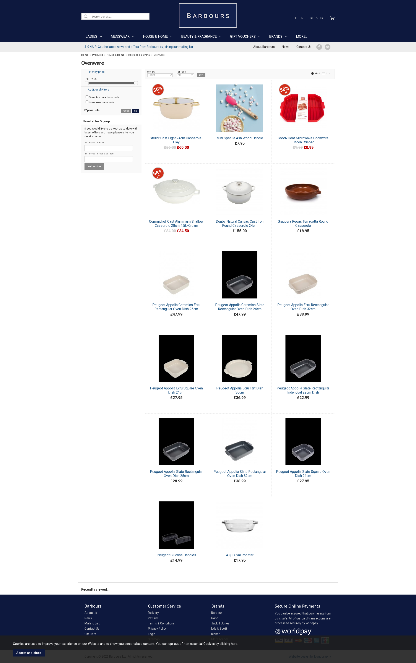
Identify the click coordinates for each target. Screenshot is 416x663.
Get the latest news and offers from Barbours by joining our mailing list (138, 47)
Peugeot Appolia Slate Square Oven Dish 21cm (303, 474)
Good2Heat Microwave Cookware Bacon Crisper (303, 140)
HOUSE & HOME (155, 36)
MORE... (301, 36)
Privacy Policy (157, 628)
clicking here (228, 643)
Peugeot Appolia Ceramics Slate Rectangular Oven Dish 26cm (239, 307)
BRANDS (276, 36)
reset (126, 110)
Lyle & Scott (219, 628)
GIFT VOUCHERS (243, 36)
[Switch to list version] (324, 73)
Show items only (103, 97)
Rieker (215, 634)
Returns (153, 618)
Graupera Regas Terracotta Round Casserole (303, 223)
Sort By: (151, 71)
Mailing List (92, 623)
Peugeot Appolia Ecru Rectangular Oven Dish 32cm (303, 307)
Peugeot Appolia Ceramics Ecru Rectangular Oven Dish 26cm (176, 307)
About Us (90, 612)
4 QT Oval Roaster (240, 555)
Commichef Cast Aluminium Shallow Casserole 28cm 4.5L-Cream (176, 223)
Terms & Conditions (161, 623)
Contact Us (303, 47)
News (285, 47)
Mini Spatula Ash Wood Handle (239, 138)
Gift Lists (90, 634)
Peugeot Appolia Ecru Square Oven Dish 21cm (176, 390)
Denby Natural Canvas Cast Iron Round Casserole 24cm (239, 223)
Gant (214, 618)
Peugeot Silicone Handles (176, 555)
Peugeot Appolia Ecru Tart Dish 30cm (239, 390)
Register (316, 18)
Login (299, 18)
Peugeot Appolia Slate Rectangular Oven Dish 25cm (176, 474)
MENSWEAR (120, 36)
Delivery (153, 612)
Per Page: (181, 71)
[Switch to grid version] (313, 73)
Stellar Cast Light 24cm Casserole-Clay (176, 140)
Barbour (216, 612)
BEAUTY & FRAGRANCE (199, 36)
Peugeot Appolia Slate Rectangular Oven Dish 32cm (239, 474)
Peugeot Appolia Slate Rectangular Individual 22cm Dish (303, 390)
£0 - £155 (91, 79)
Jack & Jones (220, 623)
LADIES (91, 36)
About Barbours (264, 47)
